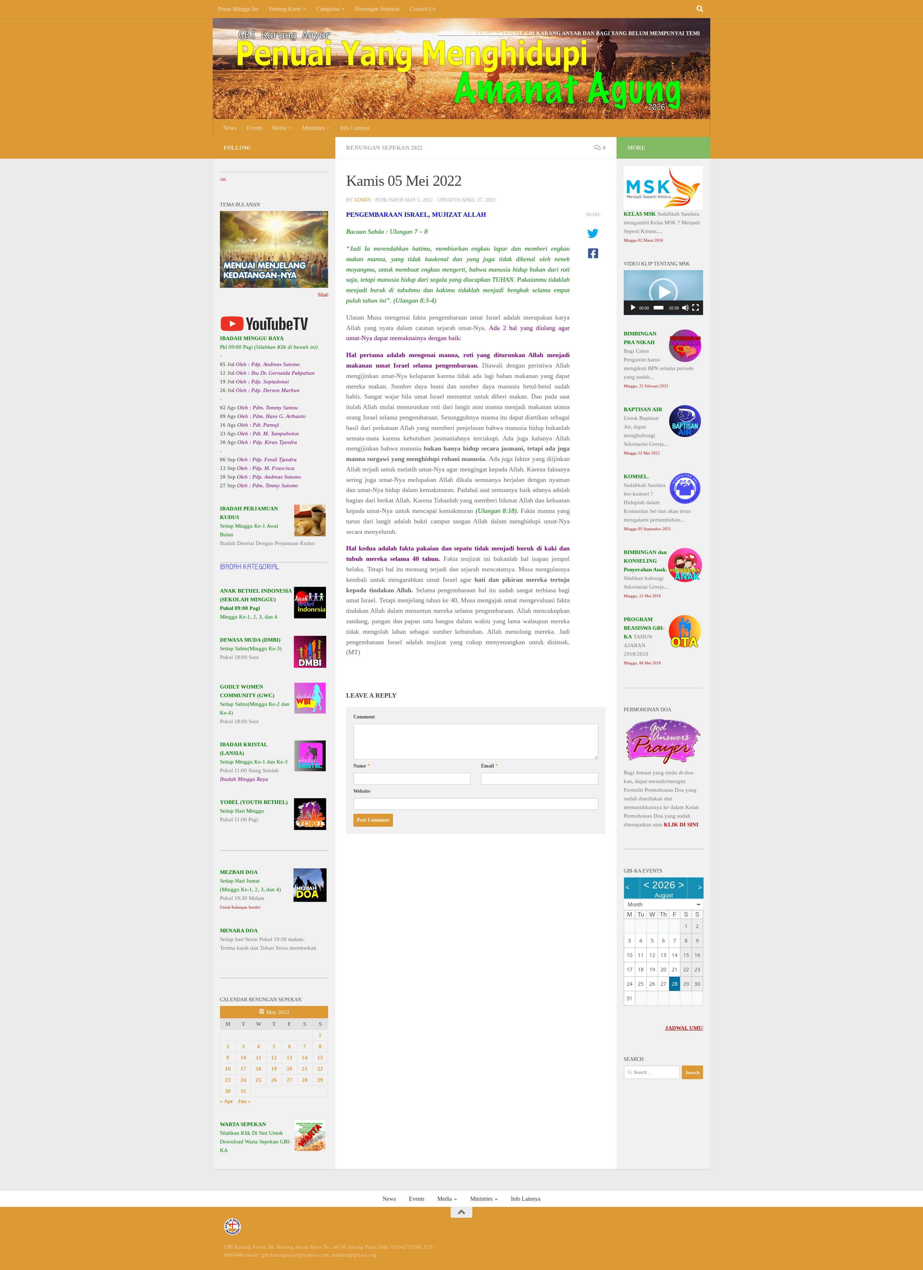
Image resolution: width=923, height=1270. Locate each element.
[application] (663, 292)
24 (243, 1080)
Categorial (328, 9)
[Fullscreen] (695, 307)
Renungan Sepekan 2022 (384, 148)
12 (274, 1057)
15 (320, 1057)
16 (228, 1069)
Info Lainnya (355, 128)
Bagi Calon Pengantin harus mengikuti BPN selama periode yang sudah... (659, 359)
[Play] (633, 307)
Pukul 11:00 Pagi (254, 810)
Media (279, 128)
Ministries (313, 128)
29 (320, 1080)
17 (243, 1069)
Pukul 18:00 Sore (251, 648)
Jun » (244, 1101)
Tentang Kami (284, 9)
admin (362, 200)
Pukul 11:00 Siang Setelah (254, 762)
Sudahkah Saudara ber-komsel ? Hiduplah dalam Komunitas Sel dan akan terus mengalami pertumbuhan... (657, 502)
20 (289, 1069)
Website (361, 791)
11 (258, 1057)
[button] (663, 292)
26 (274, 1080)
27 (289, 1080)
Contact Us (422, 9)
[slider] (658, 307)
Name (361, 766)
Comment (364, 717)
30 (228, 1091)
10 (243, 1057)
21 (305, 1069)
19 (274, 1069)
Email (489, 766)
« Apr (226, 1101)
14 (305, 1057)
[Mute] (685, 307)
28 (305, 1080)
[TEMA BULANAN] (274, 286)
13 (289, 1057)
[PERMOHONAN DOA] (663, 764)
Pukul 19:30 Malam (250, 889)
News (230, 128)
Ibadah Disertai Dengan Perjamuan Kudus (267, 526)
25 (258, 1080)
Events (254, 128)
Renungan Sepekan (377, 9)
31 (243, 1091)
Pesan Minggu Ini (238, 9)
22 (320, 1069)
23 (228, 1080)
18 (258, 1069)
